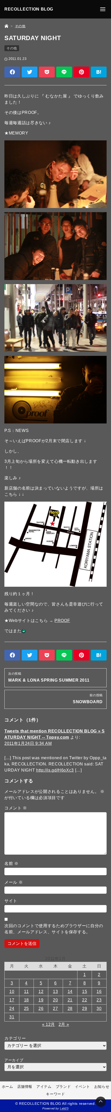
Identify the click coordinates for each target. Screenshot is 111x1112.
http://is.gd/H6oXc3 (55, 770)
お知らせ (101, 1086)
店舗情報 (25, 1086)
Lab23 (64, 1108)
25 (26, 1008)
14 (70, 991)
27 (55, 1008)
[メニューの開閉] (103, 9)
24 (11, 1008)
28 (70, 1008)
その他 (11, 48)
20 (55, 1000)
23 (99, 1000)
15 (84, 991)
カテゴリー (15, 1038)
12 (40, 991)
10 (11, 991)
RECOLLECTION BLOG (28, 9)
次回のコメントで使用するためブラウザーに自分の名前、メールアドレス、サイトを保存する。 (53, 929)
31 (11, 1017)
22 (84, 1000)
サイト (10, 901)
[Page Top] (101, 1102)
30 (99, 1008)
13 (55, 991)
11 (26, 991)
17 (11, 1000)
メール (13, 882)
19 (40, 1000)
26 (40, 1008)
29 (84, 1008)
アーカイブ (13, 1060)
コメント (15, 808)
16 (99, 991)
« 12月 (48, 1024)
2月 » (64, 1024)
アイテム (44, 1086)
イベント (82, 1086)
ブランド (63, 1086)
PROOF (62, 620)
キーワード (55, 1094)
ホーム (7, 1086)
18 (26, 1000)
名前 (11, 863)
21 (70, 1000)
